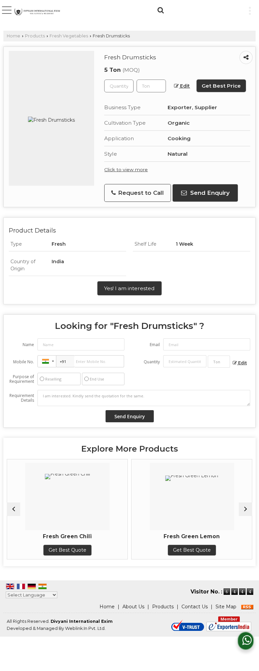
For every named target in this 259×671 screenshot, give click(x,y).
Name (28, 344)
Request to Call (140, 192)
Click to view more (126, 169)
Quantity (152, 362)
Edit (184, 86)
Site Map (225, 607)
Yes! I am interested (129, 288)
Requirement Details (21, 398)
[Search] (159, 9)
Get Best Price (221, 86)
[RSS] (247, 607)
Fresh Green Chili (67, 536)
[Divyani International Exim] (37, 12)
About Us (133, 607)
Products (35, 35)
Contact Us (194, 607)
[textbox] (151, 86)
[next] (245, 509)
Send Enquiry (209, 192)
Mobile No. (23, 362)
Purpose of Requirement (21, 379)
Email (155, 344)
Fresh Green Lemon (192, 536)
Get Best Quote (67, 550)
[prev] (13, 509)
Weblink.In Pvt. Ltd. (85, 628)
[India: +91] (46, 361)
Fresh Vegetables (69, 35)
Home (13, 35)
